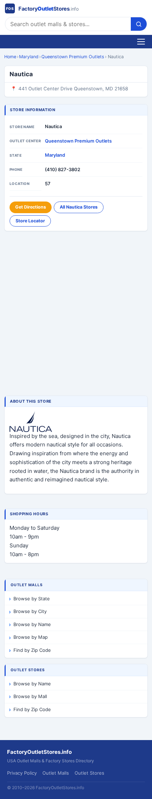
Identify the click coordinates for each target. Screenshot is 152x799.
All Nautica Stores (79, 207)
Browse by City (30, 611)
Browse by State (31, 598)
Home (10, 56)
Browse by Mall (30, 696)
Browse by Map (30, 637)
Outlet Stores (89, 773)
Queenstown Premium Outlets (72, 56)
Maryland (29, 56)
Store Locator (30, 220)
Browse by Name (32, 624)
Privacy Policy (22, 773)
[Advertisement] (76, 314)
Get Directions (30, 207)
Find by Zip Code (32, 650)
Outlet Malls (55, 773)
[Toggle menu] (141, 41)
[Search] (139, 24)
